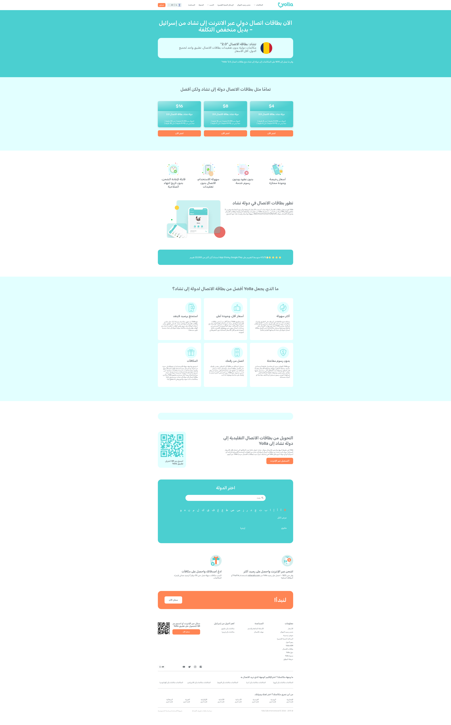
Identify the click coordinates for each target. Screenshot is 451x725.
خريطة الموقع (288, 659)
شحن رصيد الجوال (243, 5)
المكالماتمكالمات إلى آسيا (256, 683)
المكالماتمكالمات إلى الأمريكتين (199, 683)
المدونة (201, 5)
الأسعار (290, 629)
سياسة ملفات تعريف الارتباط (202, 711)
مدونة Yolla (289, 656)
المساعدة (191, 5)
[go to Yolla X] (189, 666)
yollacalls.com (254, 575)
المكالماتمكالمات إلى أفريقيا (227, 683)
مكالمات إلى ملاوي (227, 629)
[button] (174, 5)
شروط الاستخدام (176, 711)
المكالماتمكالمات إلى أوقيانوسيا (171, 683)
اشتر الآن (271, 133)
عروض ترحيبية (288, 635)
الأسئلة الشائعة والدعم (256, 629)
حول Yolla (289, 652)
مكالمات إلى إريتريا (228, 632)
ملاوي (284, 528)
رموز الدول (289, 642)
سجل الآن (173, 600)
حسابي (161, 5)
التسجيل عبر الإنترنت (279, 461)
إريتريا (242, 528)
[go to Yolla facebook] (200, 666)
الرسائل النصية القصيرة (226, 5)
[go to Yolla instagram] (195, 666)
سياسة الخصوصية (164, 711)
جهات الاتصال (259, 632)
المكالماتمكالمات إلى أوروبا (283, 683)
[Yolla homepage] (285, 5)
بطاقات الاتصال (287, 649)
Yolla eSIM (289, 646)
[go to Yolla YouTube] (184, 666)
